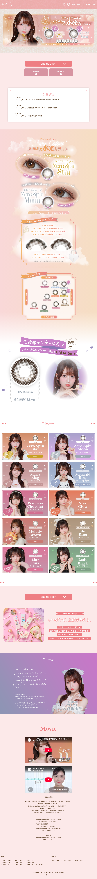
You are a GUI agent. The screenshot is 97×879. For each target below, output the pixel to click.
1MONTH (79, 4)
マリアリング (29, 860)
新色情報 (36, 71)
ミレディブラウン (6, 864)
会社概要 (36, 872)
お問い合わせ (59, 872)
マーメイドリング (6, 862)
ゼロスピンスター (6, 860)
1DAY (74, 4)
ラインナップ (60, 71)
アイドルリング (17, 864)
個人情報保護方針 (47, 872)
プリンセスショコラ (19, 862)
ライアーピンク (28, 864)
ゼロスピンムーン (18, 860)
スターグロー (30, 862)
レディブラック (39, 864)
